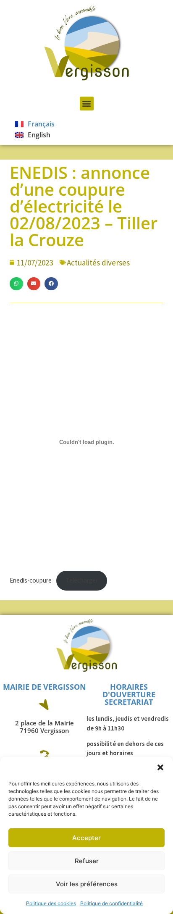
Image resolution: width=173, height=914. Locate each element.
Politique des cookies (51, 903)
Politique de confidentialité (111, 903)
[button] (160, 767)
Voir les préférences (87, 884)
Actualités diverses (98, 262)
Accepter (86, 838)
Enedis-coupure (31, 580)
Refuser (87, 861)
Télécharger (82, 580)
